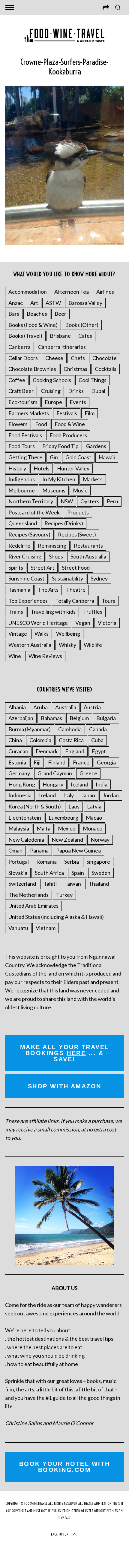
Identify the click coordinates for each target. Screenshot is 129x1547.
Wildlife (93, 644)
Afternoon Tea (71, 291)
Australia (65, 707)
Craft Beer (21, 391)
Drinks (76, 391)
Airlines (105, 291)
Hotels (42, 468)
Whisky (67, 644)
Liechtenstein (24, 817)
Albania (17, 707)
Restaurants (88, 545)
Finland (56, 762)
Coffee (16, 380)
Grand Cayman (55, 773)
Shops (56, 556)
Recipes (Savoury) (29, 534)
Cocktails (105, 368)
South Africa (49, 872)
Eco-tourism (22, 402)
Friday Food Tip (60, 446)
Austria (92, 707)
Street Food (76, 567)
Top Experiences (28, 600)
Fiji (37, 762)
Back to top (59, 1534)
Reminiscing (52, 545)
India (101, 784)
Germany (19, 773)
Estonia (17, 762)
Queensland (22, 523)
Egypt (99, 751)
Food (41, 424)
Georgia (106, 762)
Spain (77, 872)
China (15, 740)
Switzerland (22, 883)
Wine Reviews (45, 656)
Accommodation (27, 291)
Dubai (98, 391)
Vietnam (46, 928)
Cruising (51, 391)
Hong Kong (21, 784)
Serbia (71, 861)
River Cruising (24, 556)
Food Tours (21, 446)
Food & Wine (70, 424)
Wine (14, 656)
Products (78, 512)
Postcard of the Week (34, 512)
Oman (15, 850)
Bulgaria (106, 718)
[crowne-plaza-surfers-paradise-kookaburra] (64, 242)
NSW (67, 501)
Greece (88, 773)
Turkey (64, 894)
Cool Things (92, 380)
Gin (54, 457)
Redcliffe (19, 545)
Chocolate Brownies (32, 368)
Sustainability (67, 578)
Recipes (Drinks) (63, 523)
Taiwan (72, 883)
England (74, 751)
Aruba (40, 707)
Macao (94, 817)
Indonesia (20, 795)
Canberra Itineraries (62, 346)
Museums (53, 490)
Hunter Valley (73, 468)
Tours (108, 600)
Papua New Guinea (78, 850)
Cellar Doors (23, 358)
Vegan (82, 622)
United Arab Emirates (33, 905)
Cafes (85, 335)
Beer (60, 313)
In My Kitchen (58, 479)
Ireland (47, 795)
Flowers (18, 424)
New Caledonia (26, 839)
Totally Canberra (74, 600)
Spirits (15, 567)
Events (78, 402)
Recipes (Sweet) (77, 534)
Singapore (98, 861)
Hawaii (107, 457)
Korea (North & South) (34, 806)
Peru (112, 501)
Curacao (18, 751)
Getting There (25, 457)
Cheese (54, 358)
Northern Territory (30, 501)
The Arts (48, 589)
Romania (46, 861)
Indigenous (21, 479)
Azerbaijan (20, 718)
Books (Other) (81, 324)
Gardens (96, 446)
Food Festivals (25, 435)
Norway (100, 839)
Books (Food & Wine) (33, 324)
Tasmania (19, 589)
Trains (15, 611)
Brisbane (60, 335)
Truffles (92, 611)
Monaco (92, 828)
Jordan (111, 795)
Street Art (42, 567)
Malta (43, 828)
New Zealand (67, 839)
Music (80, 490)
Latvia (94, 806)
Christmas (75, 368)
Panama (39, 850)
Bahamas (51, 718)
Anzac (15, 302)
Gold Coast (78, 457)
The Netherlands (28, 894)
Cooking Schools (52, 380)
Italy (68, 795)
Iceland (79, 784)
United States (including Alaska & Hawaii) (56, 916)
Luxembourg (63, 817)
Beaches (37, 313)
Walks (41, 633)
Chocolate (104, 358)
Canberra (19, 346)
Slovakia (17, 872)
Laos (74, 806)
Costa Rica (71, 740)
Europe (53, 402)
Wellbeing (68, 633)
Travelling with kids (53, 611)
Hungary (53, 784)
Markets (93, 479)
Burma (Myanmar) (29, 729)
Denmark (47, 751)
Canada (98, 729)
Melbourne (21, 490)
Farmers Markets (28, 413)
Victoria (107, 622)
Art (34, 302)
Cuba (97, 740)
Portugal (18, 861)
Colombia (40, 740)
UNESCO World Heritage (38, 622)
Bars (13, 313)
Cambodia (70, 729)
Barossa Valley (85, 302)
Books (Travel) (25, 335)
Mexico (66, 828)
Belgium (79, 718)
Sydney (99, 578)
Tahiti (50, 883)
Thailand (98, 883)
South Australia (88, 556)
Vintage (17, 633)
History (17, 468)
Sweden (101, 872)
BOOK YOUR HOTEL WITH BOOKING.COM (64, 1466)
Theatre (76, 589)
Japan (88, 795)
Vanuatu (18, 928)
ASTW (53, 302)
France (81, 762)
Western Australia (29, 644)
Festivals (66, 413)
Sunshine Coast (26, 578)
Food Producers (68, 435)
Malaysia (18, 828)
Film (89, 413)
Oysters (89, 501)
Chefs (78, 358)
